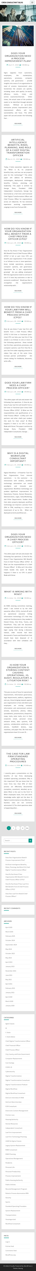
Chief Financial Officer (13, 1045)
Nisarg (20, 1268)
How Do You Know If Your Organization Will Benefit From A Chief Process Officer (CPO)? (18, 233)
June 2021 (9, 975)
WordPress (28, 1266)
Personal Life (10, 1167)
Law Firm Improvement (14, 1132)
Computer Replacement (14, 1058)
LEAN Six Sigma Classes (13, 1141)
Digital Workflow (11, 1089)
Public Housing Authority (14, 1180)
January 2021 (10, 992)
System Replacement (13, 1211)
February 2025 (10, 936)
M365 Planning (11, 1154)
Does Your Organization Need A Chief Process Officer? (18, 538)
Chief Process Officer (13, 1050)
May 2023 (9, 958)
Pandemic (9, 1163)
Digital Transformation (14, 1076)
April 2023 (9, 962)
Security (8, 1198)
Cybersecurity (10, 1071)
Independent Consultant (14, 1128)
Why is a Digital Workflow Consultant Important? (18, 457)
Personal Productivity (13, 1172)
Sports (8, 1202)
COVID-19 (9, 1067)
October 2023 (10, 953)
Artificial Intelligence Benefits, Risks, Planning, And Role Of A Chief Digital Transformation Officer (18, 147)
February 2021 (10, 988)
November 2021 (11, 971)
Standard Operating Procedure (16, 1206)
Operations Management (14, 1158)
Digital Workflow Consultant (15, 1093)
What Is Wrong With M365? (18, 592)
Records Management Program (16, 1189)
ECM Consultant (11, 1106)
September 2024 (11, 945)
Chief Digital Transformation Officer (18, 1041)
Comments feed (11, 1251)
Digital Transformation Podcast (17, 1085)
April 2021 (9, 984)
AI (6, 1028)
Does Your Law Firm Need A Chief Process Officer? (18, 385)
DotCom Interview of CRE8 (15, 1098)
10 (22, 828)
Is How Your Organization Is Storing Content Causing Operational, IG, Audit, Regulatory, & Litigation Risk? (18, 672)
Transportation (11, 1215)
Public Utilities (11, 1185)
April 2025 (9, 927)
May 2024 (9, 949)
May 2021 (9, 979)
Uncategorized (11, 1219)
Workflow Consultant (13, 1224)
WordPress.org (11, 1255)
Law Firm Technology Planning (16, 1137)
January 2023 (10, 966)
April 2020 (9, 997)
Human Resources (12, 1124)
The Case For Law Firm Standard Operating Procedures (18, 757)
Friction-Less (10, 1115)
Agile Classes (10, 1024)
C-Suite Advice (10, 1037)
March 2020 (9, 1001)
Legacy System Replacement (15, 1145)
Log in (8, 1242)
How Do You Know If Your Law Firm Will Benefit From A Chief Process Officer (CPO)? (18, 312)
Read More (19, 123)
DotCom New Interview (13, 1102)
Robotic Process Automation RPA (17, 1193)
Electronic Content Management (17, 1111)
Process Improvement (13, 1176)
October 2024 (10, 940)
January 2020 (10, 1006)
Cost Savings (10, 1063)
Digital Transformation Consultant (18, 1080)
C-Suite (8, 1032)
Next (27, 828)
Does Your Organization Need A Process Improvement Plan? (18, 57)
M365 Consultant (11, 1150)
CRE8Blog (25, 65)
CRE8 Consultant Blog (12, 2)
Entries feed (10, 1246)
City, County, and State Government (18, 1054)
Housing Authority (12, 1119)
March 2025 (9, 932)
